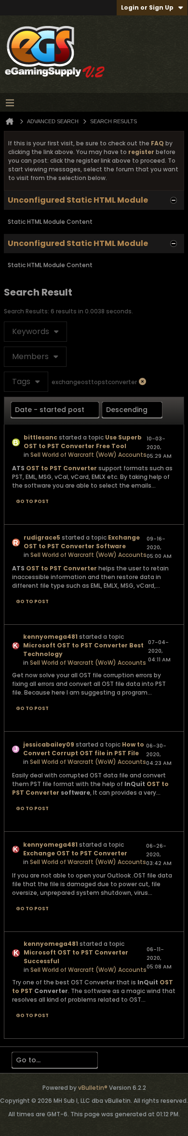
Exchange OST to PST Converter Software (82, 541)
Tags (21, 381)
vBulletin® (92, 1088)
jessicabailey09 (48, 744)
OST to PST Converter (61, 468)
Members (30, 356)
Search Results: (26, 311)
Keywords (30, 331)
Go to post (32, 501)
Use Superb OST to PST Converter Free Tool (83, 441)
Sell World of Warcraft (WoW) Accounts (88, 455)
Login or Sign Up (147, 7)
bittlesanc (40, 437)
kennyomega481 (50, 637)
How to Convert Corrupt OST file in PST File (83, 748)
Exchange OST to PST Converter (75, 853)
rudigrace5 (42, 537)
